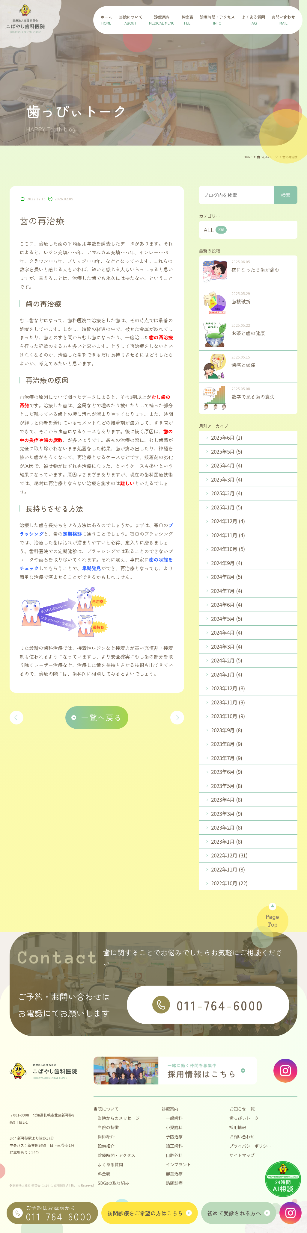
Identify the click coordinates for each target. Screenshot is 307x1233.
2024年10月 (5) (228, 549)
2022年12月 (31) (229, 855)
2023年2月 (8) (226, 827)
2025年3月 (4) (226, 479)
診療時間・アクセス (116, 1155)
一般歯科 (174, 1118)
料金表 (104, 1174)
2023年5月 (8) (226, 785)
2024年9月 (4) (226, 563)
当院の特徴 (108, 1127)
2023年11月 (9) (228, 702)
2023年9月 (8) (226, 730)
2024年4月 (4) (226, 632)
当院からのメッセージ (119, 1118)
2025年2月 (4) (226, 493)
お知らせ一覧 (242, 1109)
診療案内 (170, 1109)
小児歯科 (174, 1127)
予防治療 (174, 1137)
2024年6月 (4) (226, 604)
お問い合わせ (242, 1137)
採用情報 (237, 1127)
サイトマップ (242, 1155)
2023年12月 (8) (228, 688)
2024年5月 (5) (226, 618)
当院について (106, 1109)
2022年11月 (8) (228, 869)
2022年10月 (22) (229, 883)
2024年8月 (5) (226, 576)
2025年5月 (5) (226, 451)
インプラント (178, 1164)
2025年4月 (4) (226, 465)
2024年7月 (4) (226, 590)
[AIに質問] (283, 1179)
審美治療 (174, 1174)
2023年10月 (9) (228, 716)
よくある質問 (110, 1164)
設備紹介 (106, 1146)
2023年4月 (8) (226, 799)
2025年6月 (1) (226, 437)
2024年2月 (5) (226, 660)
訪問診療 (174, 1183)
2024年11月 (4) (228, 535)
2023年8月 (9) (226, 744)
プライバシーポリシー (250, 1146)
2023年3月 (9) (226, 813)
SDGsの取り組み (113, 1183)
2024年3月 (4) (226, 646)
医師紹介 (106, 1137)
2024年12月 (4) (228, 521)
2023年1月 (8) (226, 841)
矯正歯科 (174, 1146)
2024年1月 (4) (226, 674)
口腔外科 (174, 1155)
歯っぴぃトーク (244, 1118)
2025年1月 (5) (226, 507)
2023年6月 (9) (226, 771)
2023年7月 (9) (226, 758)
